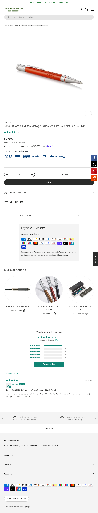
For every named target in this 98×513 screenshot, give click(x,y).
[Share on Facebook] (16, 201)
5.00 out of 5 (55, 337)
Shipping (7, 142)
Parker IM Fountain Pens (18, 306)
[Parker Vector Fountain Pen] (80, 289)
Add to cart (65, 174)
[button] (87, 9)
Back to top (49, 428)
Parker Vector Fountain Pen (80, 308)
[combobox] (49, 17)
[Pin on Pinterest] (21, 201)
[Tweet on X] (11, 201)
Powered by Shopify (25, 507)
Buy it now (49, 182)
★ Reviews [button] (95, 259)
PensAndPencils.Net (13, 507)
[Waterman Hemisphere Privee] (48, 289)
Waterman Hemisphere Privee (49, 308)
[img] (12, 380)
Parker (6, 122)
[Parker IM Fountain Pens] (17, 289)
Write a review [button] (49, 364)
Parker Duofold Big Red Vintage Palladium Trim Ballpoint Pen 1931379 (29, 25)
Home (5, 25)
